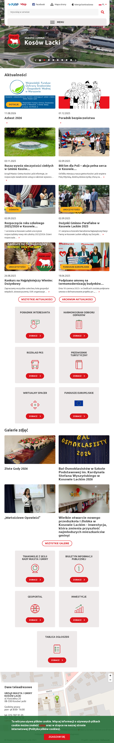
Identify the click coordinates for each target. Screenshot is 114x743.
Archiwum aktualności (77, 299)
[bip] (23, 4)
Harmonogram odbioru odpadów (79, 313)
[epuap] (12, 4)
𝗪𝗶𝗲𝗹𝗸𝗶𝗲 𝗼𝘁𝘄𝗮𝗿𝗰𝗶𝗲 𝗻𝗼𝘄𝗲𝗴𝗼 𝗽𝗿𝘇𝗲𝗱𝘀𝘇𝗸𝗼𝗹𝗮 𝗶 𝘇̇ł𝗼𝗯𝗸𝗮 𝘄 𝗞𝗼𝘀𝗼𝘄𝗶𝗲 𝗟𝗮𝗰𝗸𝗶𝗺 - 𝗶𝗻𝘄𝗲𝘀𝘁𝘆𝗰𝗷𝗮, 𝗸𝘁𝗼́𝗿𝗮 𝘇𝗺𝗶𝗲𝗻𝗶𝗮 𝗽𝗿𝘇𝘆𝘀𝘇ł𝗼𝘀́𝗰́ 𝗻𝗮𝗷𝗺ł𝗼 (83, 526)
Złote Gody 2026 (16, 468)
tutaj (42, 725)
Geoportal (35, 596)
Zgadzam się (57, 737)
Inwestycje (79, 596)
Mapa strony (60, 4)
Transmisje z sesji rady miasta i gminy (35, 557)
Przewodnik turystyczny (79, 354)
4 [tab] (57, 60)
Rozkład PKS (35, 352)
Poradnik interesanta (35, 312)
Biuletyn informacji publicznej (78, 557)
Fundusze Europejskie (79, 393)
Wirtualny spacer (35, 393)
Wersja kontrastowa (84, 4)
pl (103, 4)
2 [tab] (49, 60)
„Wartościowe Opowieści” (22, 517)
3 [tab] (53, 60)
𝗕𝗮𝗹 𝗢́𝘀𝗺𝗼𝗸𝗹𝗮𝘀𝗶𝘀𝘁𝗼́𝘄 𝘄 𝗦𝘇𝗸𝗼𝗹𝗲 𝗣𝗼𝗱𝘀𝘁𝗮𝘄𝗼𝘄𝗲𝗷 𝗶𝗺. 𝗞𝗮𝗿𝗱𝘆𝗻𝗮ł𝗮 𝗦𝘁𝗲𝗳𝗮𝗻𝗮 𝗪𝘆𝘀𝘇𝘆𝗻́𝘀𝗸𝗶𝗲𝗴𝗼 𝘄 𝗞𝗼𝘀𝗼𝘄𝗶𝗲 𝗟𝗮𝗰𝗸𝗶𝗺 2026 (82, 474)
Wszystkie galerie (57, 543)
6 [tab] (66, 60)
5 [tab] (62, 60)
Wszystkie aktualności (37, 299)
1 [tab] (44, 60)
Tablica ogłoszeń (57, 637)
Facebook (40, 4)
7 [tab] (71, 60)
